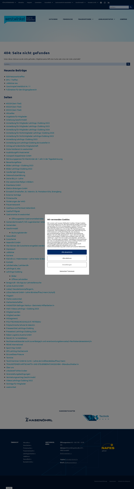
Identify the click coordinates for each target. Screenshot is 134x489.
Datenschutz (63, 271)
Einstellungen (67, 265)
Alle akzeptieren (67, 252)
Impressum (71, 271)
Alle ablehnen (67, 258)
